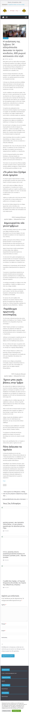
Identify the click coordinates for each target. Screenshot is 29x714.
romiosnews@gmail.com (11, 673)
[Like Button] (4, 485)
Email (3, 630)
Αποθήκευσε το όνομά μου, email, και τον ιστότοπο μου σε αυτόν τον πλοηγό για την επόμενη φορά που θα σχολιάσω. (13, 649)
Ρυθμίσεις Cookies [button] (6, 710)
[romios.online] (3, 17)
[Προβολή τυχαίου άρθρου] (25, 17)
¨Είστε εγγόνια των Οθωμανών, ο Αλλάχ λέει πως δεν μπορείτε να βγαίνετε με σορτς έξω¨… (15, 494)
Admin (11, 59)
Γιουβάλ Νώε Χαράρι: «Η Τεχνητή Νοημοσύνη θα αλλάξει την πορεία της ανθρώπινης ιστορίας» (14, 583)
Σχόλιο (4, 605)
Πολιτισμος (6, 38)
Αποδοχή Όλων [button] (16, 710)
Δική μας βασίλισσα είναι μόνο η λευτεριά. (14, 499)
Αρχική (3, 681)
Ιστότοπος (4, 637)
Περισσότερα (5, 688)
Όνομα (4, 624)
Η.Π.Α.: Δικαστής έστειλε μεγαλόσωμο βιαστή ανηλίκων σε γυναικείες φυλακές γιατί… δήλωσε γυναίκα (14, 554)
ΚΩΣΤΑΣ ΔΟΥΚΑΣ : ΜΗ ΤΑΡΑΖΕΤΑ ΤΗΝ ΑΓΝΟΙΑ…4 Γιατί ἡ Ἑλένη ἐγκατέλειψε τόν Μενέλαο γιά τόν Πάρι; (14, 525)
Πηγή (4, 481)
